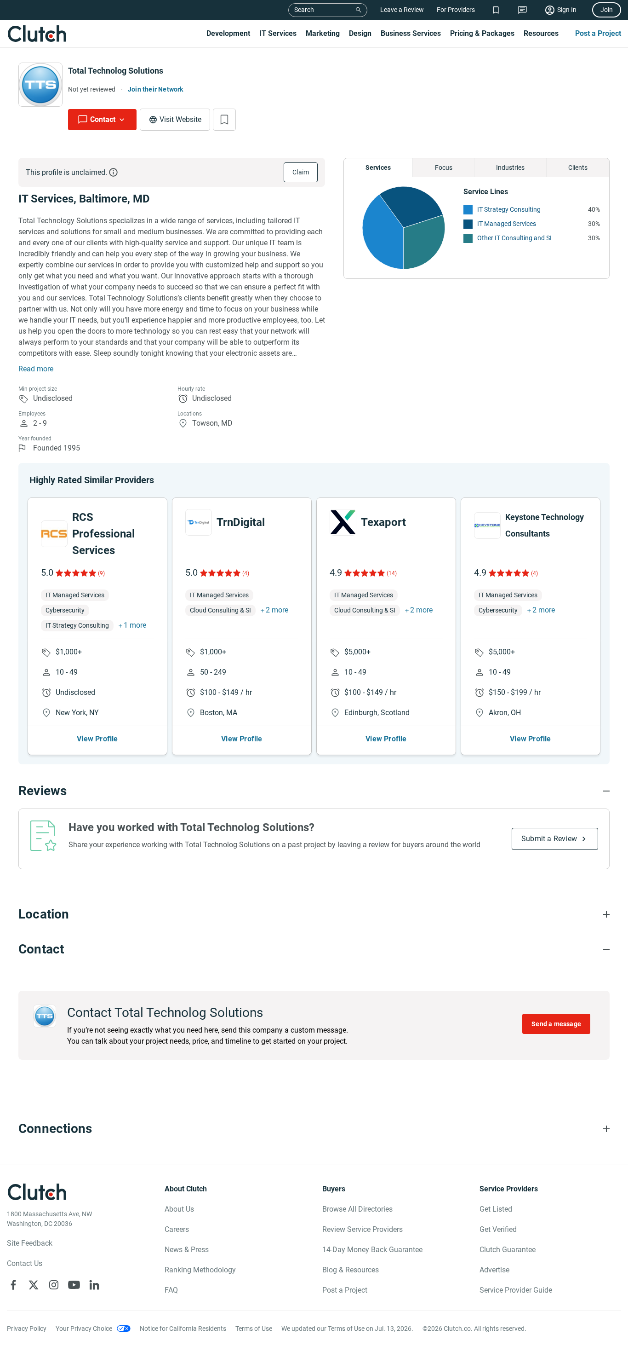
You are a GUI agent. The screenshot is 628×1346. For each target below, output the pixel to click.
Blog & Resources (350, 1269)
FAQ (171, 1290)
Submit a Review (549, 838)
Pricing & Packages (482, 33)
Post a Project (598, 33)
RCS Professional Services (103, 534)
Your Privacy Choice (84, 1328)
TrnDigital (241, 522)
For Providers (456, 9)
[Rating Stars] (75, 573)
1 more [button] (135, 625)
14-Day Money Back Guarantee (372, 1249)
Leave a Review (402, 9)
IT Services (278, 33)
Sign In (567, 9)
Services (378, 167)
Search (304, 9)
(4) (245, 573)
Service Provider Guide (516, 1290)
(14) (392, 573)
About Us (179, 1209)
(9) (101, 573)
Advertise (494, 1269)
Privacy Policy (26, 1328)
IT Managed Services (506, 223)
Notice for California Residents (183, 1328)
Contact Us (24, 1263)
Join (606, 9)
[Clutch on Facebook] (13, 1284)
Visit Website (180, 119)
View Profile (97, 738)
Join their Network (155, 89)
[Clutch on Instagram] (53, 1284)
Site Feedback (29, 1243)
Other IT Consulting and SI (514, 238)
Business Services (411, 33)
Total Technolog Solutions (115, 70)
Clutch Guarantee (508, 1249)
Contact (102, 119)
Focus (443, 167)
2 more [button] (277, 610)
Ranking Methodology (200, 1269)
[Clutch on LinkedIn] (94, 1284)
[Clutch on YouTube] (74, 1284)
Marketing (323, 33)
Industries (510, 167)
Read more (35, 368)
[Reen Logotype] (54, 533)
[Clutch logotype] (37, 33)
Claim (300, 172)
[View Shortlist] (496, 10)
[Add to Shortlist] (224, 119)
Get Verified (498, 1229)
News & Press (187, 1249)
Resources (541, 33)
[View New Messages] (522, 10)
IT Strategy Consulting (509, 209)
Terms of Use (253, 1328)
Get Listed (496, 1209)
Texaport (383, 522)
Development (228, 33)
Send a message (556, 1024)
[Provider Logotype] (40, 85)
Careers (177, 1229)
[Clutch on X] (33, 1284)
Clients (578, 167)
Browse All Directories (357, 1209)
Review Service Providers (362, 1229)
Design (360, 33)
